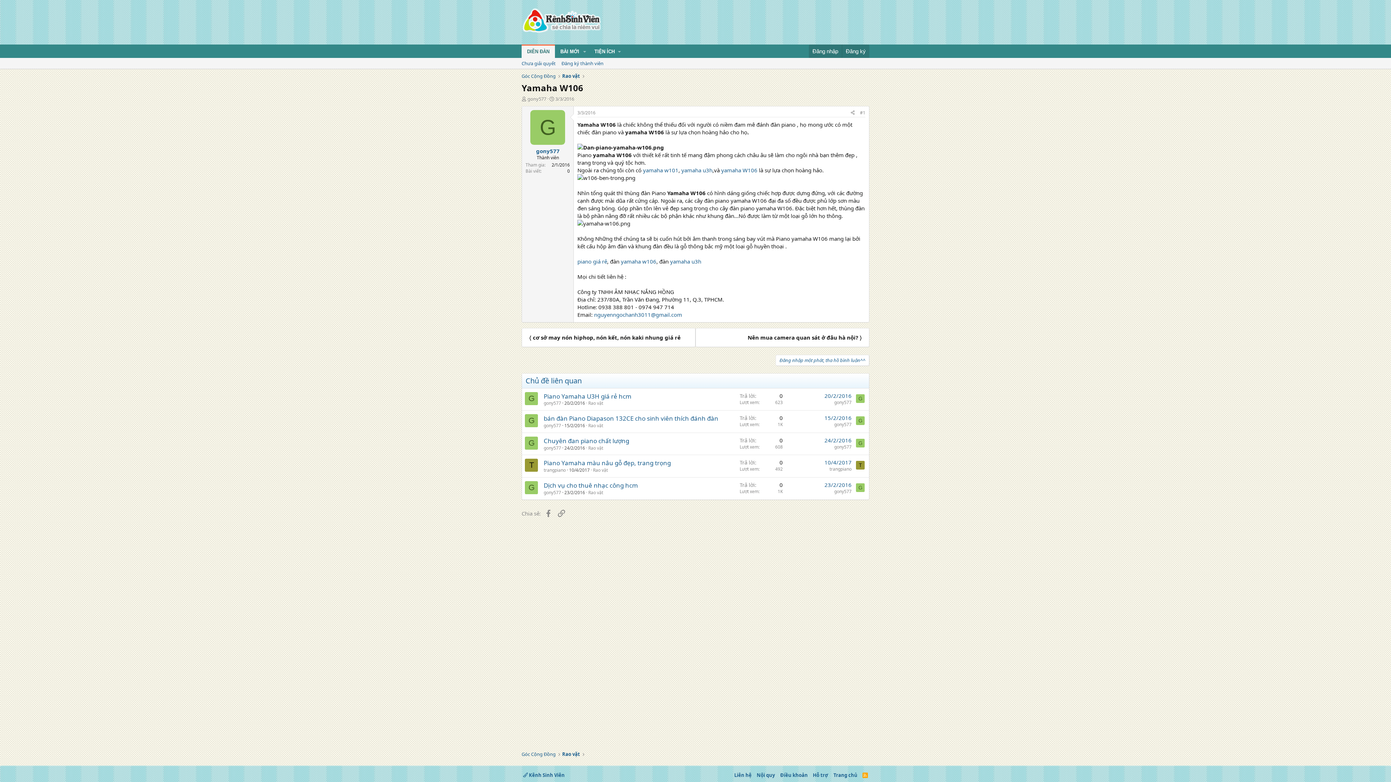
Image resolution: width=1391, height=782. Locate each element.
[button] (584, 52)
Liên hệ (743, 775)
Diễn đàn (538, 51)
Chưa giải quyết (539, 63)
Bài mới (569, 51)
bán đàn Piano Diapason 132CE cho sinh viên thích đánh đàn (631, 418)
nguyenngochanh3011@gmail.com (638, 314)
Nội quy (766, 775)
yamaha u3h (696, 170)
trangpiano (555, 470)
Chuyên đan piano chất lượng (586, 441)
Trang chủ (845, 775)
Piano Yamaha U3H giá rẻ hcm (587, 396)
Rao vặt (595, 403)
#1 (862, 113)
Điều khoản (794, 775)
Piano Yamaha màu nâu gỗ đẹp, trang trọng (607, 463)
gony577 (536, 99)
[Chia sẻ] (852, 113)
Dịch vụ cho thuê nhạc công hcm (591, 485)
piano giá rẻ (592, 261)
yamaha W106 (739, 170)
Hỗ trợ (820, 775)
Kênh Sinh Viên (546, 775)
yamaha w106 (637, 261)
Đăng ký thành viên (582, 63)
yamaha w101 (660, 170)
